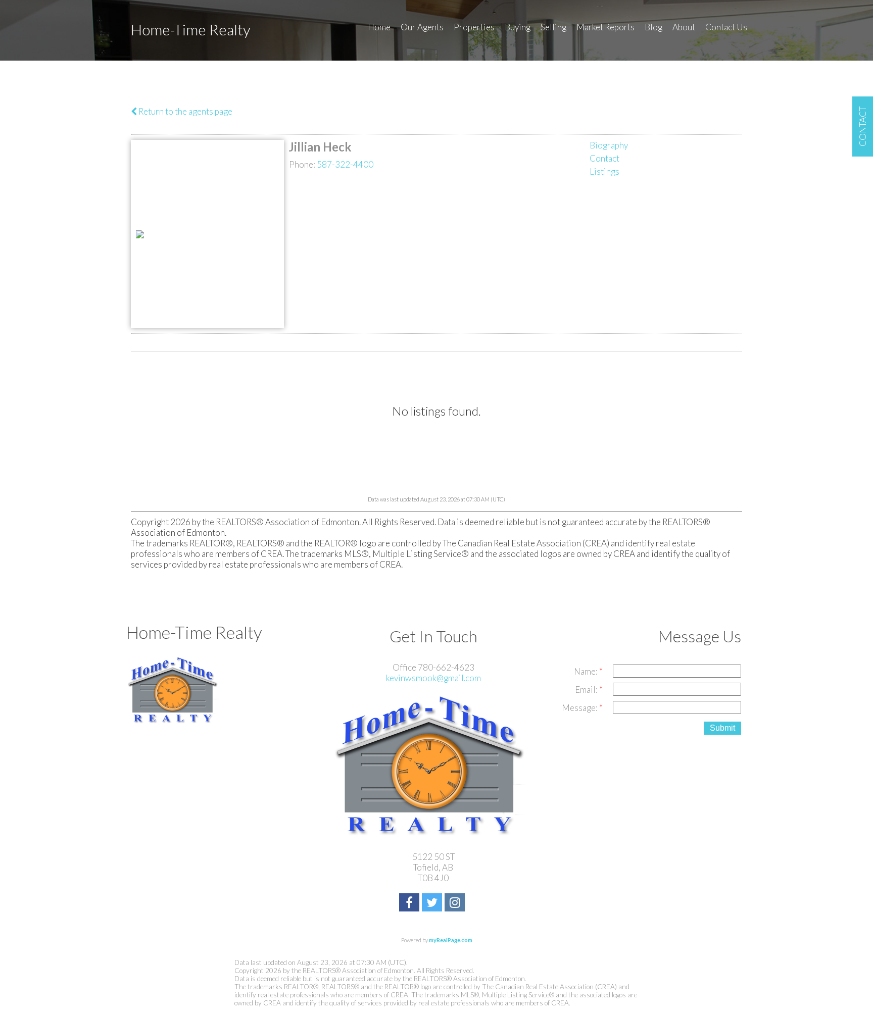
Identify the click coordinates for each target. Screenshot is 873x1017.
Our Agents (422, 27)
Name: (586, 671)
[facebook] (410, 903)
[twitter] (433, 903)
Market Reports (605, 27)
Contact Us (726, 27)
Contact (604, 158)
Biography (609, 145)
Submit (722, 728)
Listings (604, 171)
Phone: (303, 164)
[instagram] (456, 903)
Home (379, 27)
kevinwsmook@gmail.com (433, 678)
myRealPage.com (450, 940)
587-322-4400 (345, 164)
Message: (580, 707)
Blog (653, 27)
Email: (587, 689)
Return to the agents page (184, 111)
